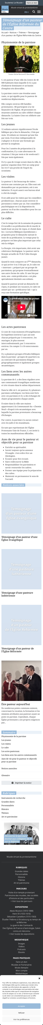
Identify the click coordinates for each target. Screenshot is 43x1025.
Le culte (5, 747)
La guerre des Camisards (21, 925)
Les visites (6, 743)
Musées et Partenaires (21, 964)
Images (21, 943)
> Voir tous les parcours (21, 901)
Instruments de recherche (13, 798)
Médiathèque (22, 973)
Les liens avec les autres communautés (19, 755)
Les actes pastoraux (10, 751)
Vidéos (22, 946)
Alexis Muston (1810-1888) (21, 911)
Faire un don (32, 3)
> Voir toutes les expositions (21, 934)
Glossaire (5, 775)
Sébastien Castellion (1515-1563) (21, 916)
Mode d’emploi (21, 967)
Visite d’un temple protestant (21, 892)
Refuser (21, 1013)
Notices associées (9, 768)
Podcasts (21, 949)
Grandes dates (7, 801)
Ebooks (21, 952)
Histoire (5, 809)
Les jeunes (6, 740)
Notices (13, 32)
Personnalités (7, 805)
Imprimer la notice (22, 782)
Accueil (4, 32)
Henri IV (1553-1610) (21, 913)
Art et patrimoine (9, 816)
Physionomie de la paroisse (13, 736)
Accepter (21, 1006)
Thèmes (22, 32)
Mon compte (21, 970)
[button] (39, 978)
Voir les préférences (21, 1019)
